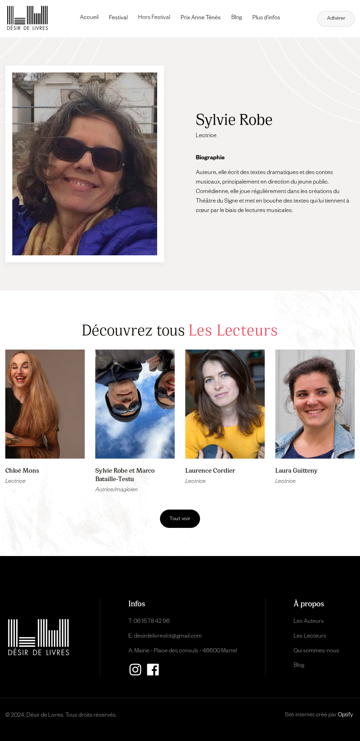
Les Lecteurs (310, 637)
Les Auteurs (309, 622)
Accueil (89, 18)
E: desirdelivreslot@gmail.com (165, 637)
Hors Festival (154, 18)
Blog (236, 18)
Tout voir (180, 519)
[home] (27, 18)
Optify (345, 716)
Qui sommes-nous (316, 652)
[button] (118, 18)
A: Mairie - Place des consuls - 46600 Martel (182, 652)
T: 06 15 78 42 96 (149, 622)
